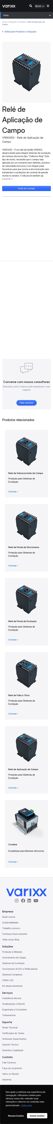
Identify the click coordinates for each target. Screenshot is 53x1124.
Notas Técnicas (10, 1027)
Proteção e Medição (12, 952)
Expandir (6, 179)
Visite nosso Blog (10, 939)
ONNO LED (7, 980)
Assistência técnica (11, 998)
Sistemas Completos (12, 974)
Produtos (22, 22)
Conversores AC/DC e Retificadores (20, 969)
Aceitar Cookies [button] (37, 1116)
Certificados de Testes (13, 1033)
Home (4, 22)
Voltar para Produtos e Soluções (20, 31)
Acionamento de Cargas (14, 957)
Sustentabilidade (10, 922)
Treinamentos (9, 1015)
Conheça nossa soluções (14, 934)
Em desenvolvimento (12, 986)
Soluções (13, 22)
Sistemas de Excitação (13, 963)
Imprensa (6, 1079)
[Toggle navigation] (48, 6)
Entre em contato (26, 188)
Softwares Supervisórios (14, 1039)
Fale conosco (26, 402)
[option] (26, 72)
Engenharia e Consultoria (14, 1009)
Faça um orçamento (12, 1068)
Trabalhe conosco (11, 928)
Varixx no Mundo (10, 1074)
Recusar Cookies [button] (16, 1116)
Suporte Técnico (10, 1044)
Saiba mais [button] (26, 1105)
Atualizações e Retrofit (13, 1004)
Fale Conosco (9, 1062)
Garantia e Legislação (12, 1050)
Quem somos (8, 917)
